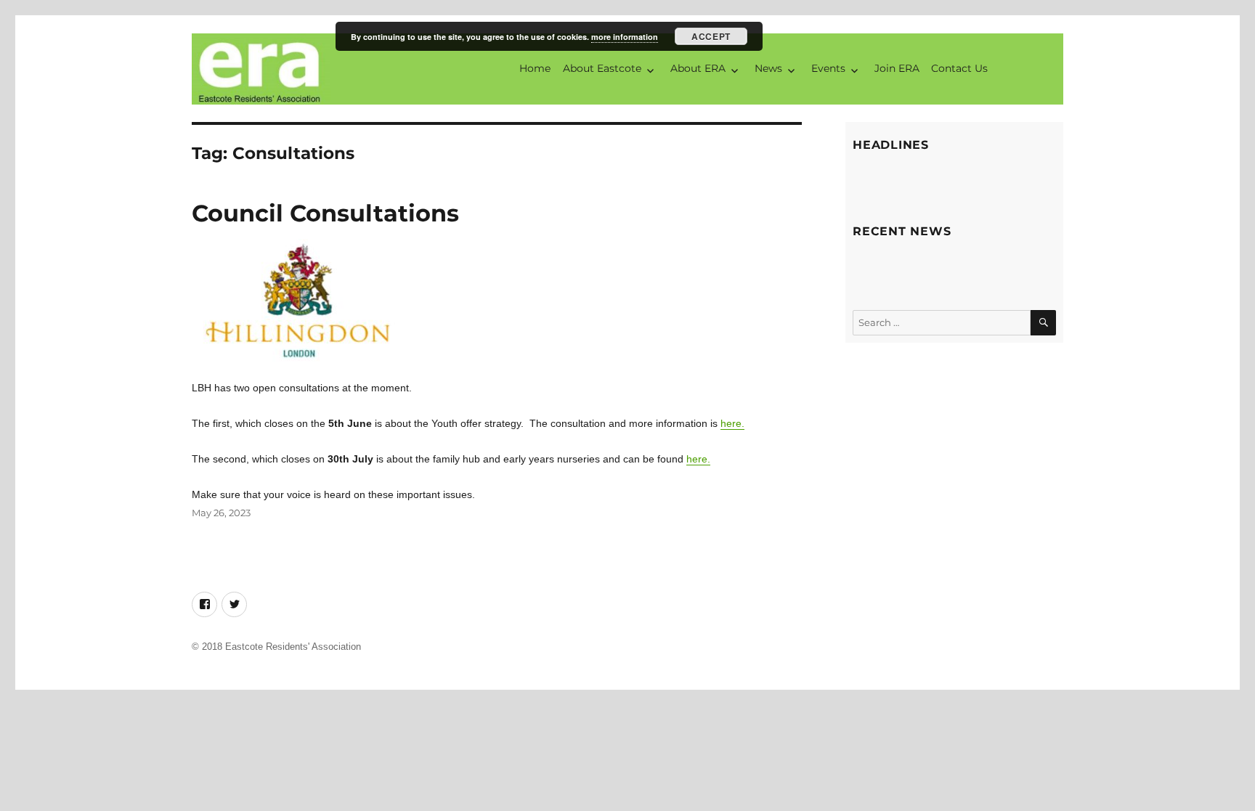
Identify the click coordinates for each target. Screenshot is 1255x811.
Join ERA (896, 68)
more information (624, 36)
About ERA (698, 68)
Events (828, 68)
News (768, 68)
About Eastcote (602, 68)
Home (535, 68)
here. (732, 423)
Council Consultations (325, 213)
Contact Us (959, 68)
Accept (710, 36)
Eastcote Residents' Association (293, 646)
